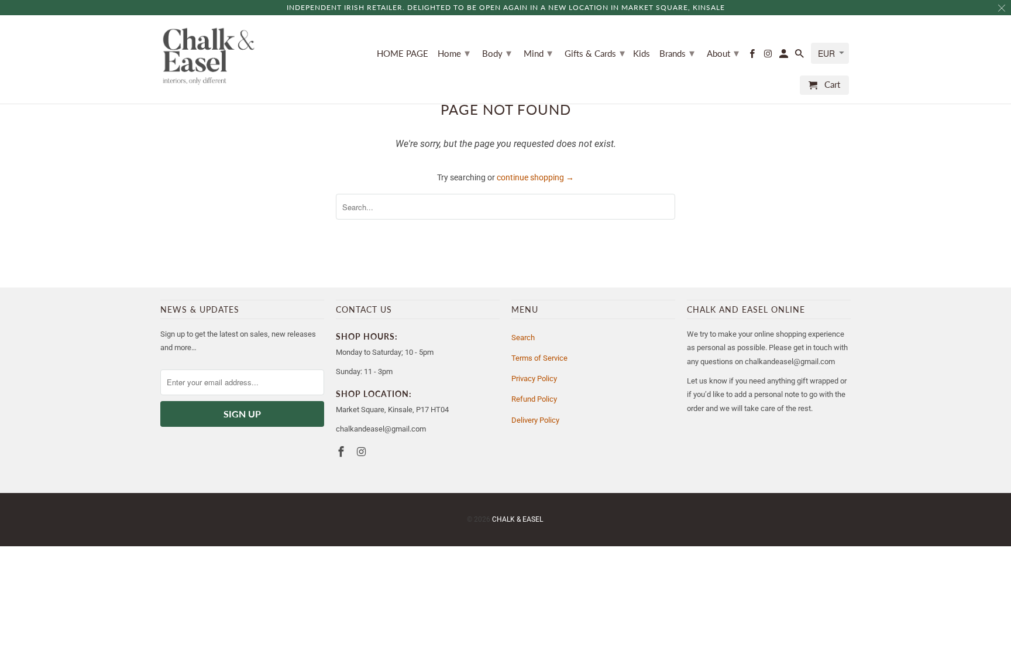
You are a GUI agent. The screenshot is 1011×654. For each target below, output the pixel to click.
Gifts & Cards (595, 52)
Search (523, 337)
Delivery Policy (535, 420)
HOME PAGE (402, 54)
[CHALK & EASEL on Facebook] (752, 56)
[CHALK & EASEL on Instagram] (769, 56)
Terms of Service (539, 358)
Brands (676, 52)
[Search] (800, 56)
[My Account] (784, 56)
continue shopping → (535, 177)
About (723, 52)
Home (454, 52)
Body (496, 52)
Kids (641, 54)
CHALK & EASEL (517, 519)
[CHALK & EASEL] (208, 56)
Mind (538, 52)
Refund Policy (534, 399)
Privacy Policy (534, 378)
